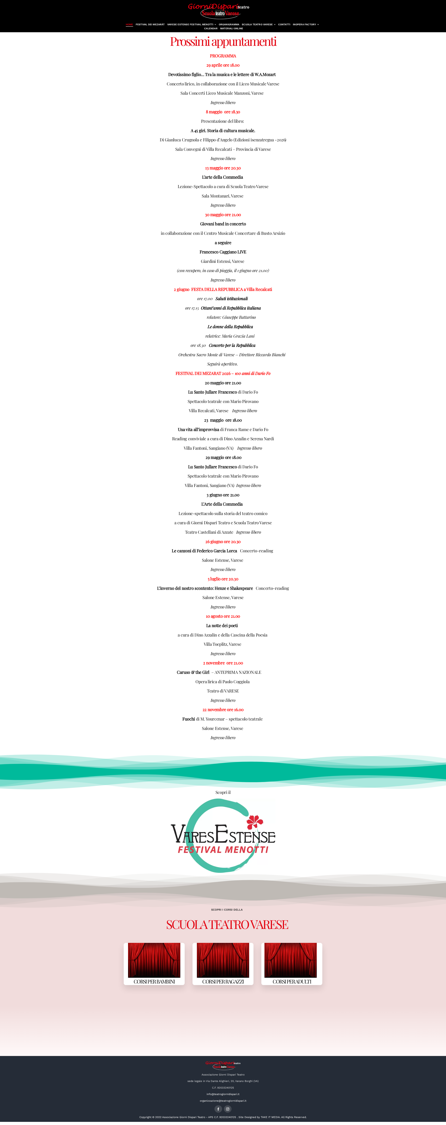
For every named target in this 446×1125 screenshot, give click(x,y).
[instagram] (228, 1109)
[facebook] (218, 1109)
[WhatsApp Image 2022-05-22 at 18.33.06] (223, 799)
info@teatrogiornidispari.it (223, 1094)
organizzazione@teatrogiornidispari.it (223, 1100)
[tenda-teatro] (154, 944)
